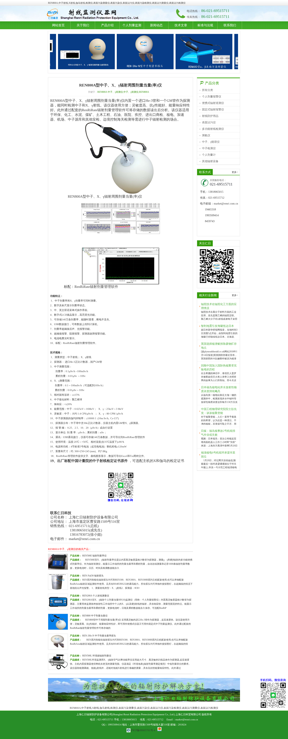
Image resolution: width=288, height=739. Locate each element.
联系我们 (230, 25)
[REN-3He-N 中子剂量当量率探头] (128, 51)
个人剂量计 (209, 154)
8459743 (210, 221)
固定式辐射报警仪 (213, 109)
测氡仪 (206, 135)
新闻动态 (156, 25)
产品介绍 (107, 25)
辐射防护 (93, 14)
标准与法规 (205, 25)
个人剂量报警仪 (211, 96)
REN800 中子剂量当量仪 (95, 615)
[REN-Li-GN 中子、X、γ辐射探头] (69, 51)
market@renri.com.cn (84, 539)
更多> (235, 172)
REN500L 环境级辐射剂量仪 (96, 655)
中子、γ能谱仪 (211, 141)
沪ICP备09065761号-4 (142, 730)
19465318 (210, 209)
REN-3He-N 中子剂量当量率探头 (99, 635)
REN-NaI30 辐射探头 (93, 575)
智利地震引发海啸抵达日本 (217, 326)
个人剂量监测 (131, 25)
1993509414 (212, 215)
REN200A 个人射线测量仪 (95, 595)
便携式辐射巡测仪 (213, 103)
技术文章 (181, 25)
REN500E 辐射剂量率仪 (94, 555)
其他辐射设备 (210, 161)
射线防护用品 (210, 116)
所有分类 (207, 90)
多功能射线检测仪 (213, 128)
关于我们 (83, 25)
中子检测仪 (209, 148)
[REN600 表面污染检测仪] (186, 51)
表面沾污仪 (209, 122)
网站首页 (58, 25)
